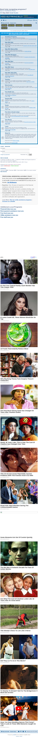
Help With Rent (9, 61)
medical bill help (28, 51)
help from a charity (30, 81)
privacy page (14, 142)
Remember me (24, 154)
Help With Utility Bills (11, 72)
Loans (6, 126)
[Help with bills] (19, 16)
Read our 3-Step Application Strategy (8, 10)
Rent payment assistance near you (12, 211)
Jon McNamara (12, 182)
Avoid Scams (13, 13)
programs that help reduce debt (30, 45)
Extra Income (8, 85)
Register (7, 146)
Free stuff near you (6, 217)
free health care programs (10, 95)
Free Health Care (9, 91)
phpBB (14, 734)
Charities (7, 79)
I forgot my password (5, 154)
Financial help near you (8, 209)
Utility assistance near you (9, 215)
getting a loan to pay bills (10, 129)
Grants (7, 105)
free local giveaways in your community (19, 116)
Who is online (4, 157)
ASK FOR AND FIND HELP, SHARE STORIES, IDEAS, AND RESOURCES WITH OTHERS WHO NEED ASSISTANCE (19, 34)
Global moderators (15, 165)
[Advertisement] (14, 4)
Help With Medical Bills (11, 49)
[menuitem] (4, 20)
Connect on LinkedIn (8, 201)
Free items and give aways (12, 112)
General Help (8, 98)
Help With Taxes (9, 67)
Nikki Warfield (3, 171)
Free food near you (6, 213)
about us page (16, 140)
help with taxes (32, 69)
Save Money (8, 119)
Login (2, 146)
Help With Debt (9, 42)
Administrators (7, 165)
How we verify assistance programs (20, 200)
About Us (7, 133)
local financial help (32, 38)
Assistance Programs (11, 36)
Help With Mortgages (10, 54)
